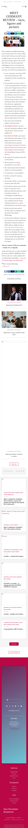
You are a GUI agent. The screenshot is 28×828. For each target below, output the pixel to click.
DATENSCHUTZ (7, 819)
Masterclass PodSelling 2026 (14, 305)
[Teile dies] (9, 33)
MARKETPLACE (14, 776)
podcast (18, 165)
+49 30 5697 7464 (14, 729)
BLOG (14, 778)
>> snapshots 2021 (5, 266)
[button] (24, 6)
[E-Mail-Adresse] (21, 706)
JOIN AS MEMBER (14, 799)
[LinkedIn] (6, 706)
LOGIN (14, 803)
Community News (8, 549)
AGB (23, 819)
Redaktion (11, 494)
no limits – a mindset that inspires (13, 556)
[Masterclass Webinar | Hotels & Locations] (14, 395)
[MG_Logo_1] (5, 6)
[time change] (9, 150)
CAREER (14, 790)
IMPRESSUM (19, 817)
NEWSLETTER (14, 801)
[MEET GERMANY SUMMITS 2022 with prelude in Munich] (14, 516)
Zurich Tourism (18, 147)
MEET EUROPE (13, 136)
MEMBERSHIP (14, 772)
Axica (17, 203)
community (11, 73)
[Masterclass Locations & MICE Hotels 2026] (14, 319)
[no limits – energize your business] (14, 599)
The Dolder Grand (20, 205)
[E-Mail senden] (5, 33)
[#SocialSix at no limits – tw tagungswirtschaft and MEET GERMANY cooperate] (14, 569)
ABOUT (14, 786)
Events (5, 492)
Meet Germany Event (12, 302)
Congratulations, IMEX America (13, 629)
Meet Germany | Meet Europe (18, 274)
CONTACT (14, 788)
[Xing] (9, 706)
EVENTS (14, 774)
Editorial (10, 274)
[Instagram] (12, 706)
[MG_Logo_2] (14, 701)
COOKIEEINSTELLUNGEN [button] (16, 819)
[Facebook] (15, 706)
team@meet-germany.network (14, 728)
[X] (18, 706)
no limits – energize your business (13, 614)
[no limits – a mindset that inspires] (14, 541)
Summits (19, 302)
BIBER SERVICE (13, 126)
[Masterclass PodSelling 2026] (14, 292)
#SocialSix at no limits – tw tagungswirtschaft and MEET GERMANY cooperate (12, 585)
